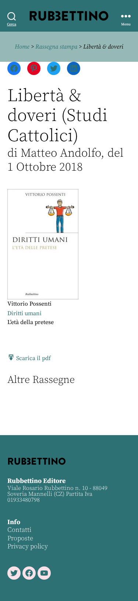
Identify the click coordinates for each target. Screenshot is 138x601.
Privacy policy (27, 546)
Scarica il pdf (33, 358)
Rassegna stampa (56, 46)
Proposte (20, 538)
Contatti (19, 530)
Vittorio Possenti (29, 303)
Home (22, 46)
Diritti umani (24, 313)
